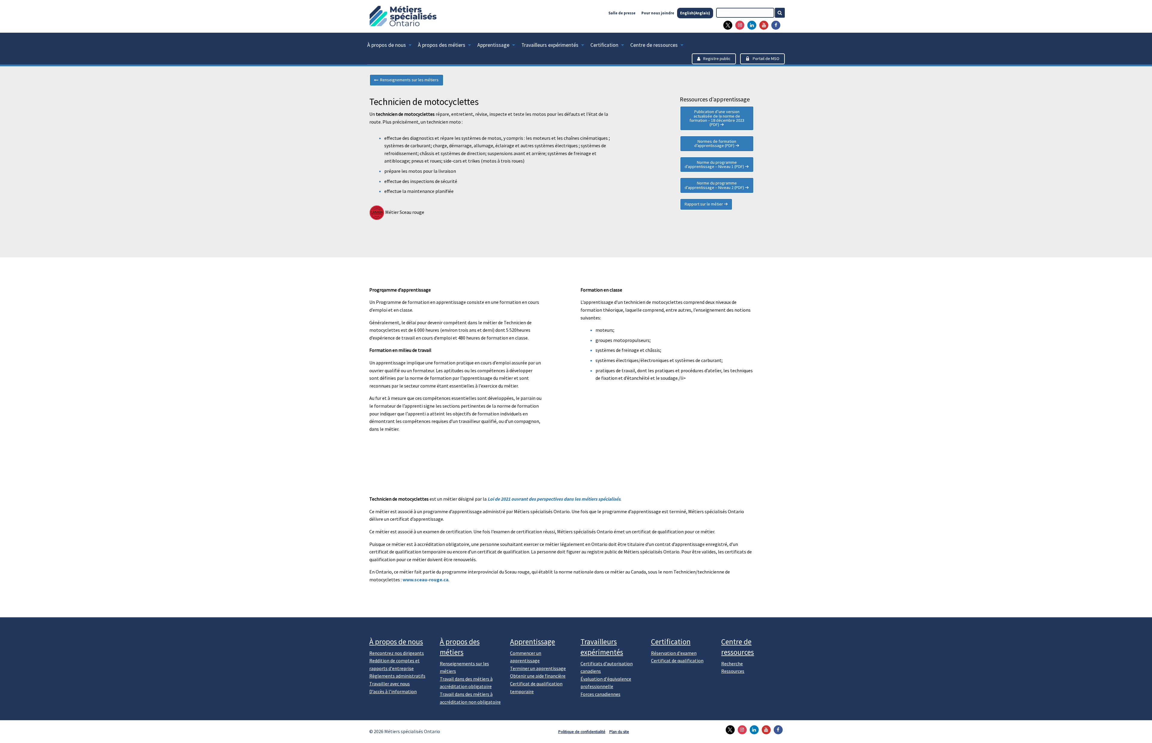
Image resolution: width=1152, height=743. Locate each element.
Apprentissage (493, 45)
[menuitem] (392, 46)
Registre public (716, 58)
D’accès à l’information (393, 691)
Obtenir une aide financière (538, 676)
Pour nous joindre (657, 12)
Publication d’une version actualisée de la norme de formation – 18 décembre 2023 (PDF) (716, 118)
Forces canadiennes (600, 694)
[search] (745, 13)
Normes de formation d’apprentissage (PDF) (715, 143)
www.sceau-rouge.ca (425, 580)
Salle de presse (621, 12)
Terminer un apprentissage (538, 668)
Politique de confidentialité (581, 731)
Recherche (732, 664)
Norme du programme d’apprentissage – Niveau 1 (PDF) (714, 164)
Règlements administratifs (397, 676)
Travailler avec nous (389, 684)
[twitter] (726, 25)
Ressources (732, 671)
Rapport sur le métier (704, 204)
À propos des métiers (441, 45)
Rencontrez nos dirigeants (396, 653)
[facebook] (774, 25)
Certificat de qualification (677, 661)
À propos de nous (386, 45)
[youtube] (762, 25)
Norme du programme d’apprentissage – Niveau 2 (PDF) (714, 185)
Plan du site (619, 731)
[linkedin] (750, 25)
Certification (604, 45)
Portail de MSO (766, 58)
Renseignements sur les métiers (408, 79)
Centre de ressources (654, 45)
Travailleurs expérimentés (549, 45)
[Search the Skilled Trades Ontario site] (782, 13)
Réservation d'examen (674, 653)
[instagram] (738, 25)
